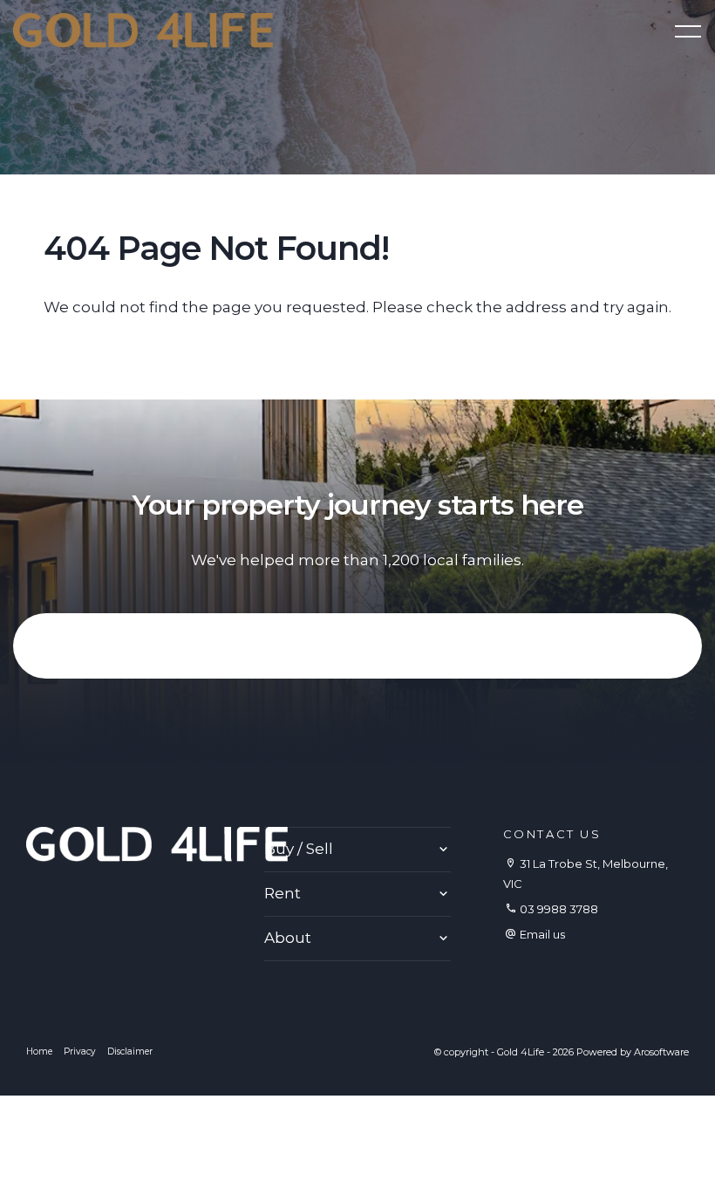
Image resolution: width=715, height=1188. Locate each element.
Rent (282, 893)
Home (39, 1051)
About (287, 937)
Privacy (80, 1051)
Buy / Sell (298, 848)
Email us (542, 934)
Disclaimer (130, 1051)
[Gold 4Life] (143, 29)
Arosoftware (661, 1052)
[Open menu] (688, 31)
